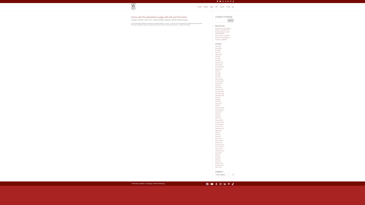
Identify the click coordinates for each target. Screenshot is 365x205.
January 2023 (218, 65)
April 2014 (218, 136)
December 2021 (219, 81)
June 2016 (218, 114)
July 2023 (217, 56)
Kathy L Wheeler (138, 20)
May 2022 (218, 75)
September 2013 (219, 151)
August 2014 (218, 130)
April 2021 (218, 85)
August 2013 (218, 153)
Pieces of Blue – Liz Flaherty (222, 35)
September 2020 (219, 95)
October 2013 (219, 149)
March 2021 (218, 87)
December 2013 (219, 144)
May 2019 (218, 99)
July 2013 (217, 155)
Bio (216, 7)
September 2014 (219, 128)
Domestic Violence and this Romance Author (222, 32)
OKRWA (173, 20)
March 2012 (218, 167)
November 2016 (219, 108)
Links (228, 7)
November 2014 (219, 124)
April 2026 (218, 46)
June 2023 (218, 58)
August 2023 (218, 54)
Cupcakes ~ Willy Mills (221, 39)
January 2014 (218, 142)
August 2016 (218, 112)
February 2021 (219, 89)
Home (200, 7)
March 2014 (218, 138)
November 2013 (219, 146)
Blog (211, 7)
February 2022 (219, 79)
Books (206, 7)
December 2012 (219, 165)
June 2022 (218, 73)
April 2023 (218, 60)
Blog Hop (168, 20)
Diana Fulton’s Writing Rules (222, 37)
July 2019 (217, 97)
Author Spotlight (159, 20)
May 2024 (218, 52)
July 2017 (217, 105)
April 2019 (218, 101)
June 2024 (218, 50)
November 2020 (219, 93)
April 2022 (218, 77)
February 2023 (219, 62)
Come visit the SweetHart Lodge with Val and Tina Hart (159, 17)
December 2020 (219, 91)
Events (222, 7)
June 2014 (218, 134)
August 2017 (218, 103)
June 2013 (218, 157)
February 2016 (219, 120)
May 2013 (218, 159)
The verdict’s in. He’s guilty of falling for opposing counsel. (223, 29)
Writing (185, 20)
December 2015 (219, 122)
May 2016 (218, 116)
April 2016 (218, 118)
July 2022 (217, 71)
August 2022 (218, 69)
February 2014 (219, 140)
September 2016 (219, 110)
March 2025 (218, 48)
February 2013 (219, 163)
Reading (179, 20)
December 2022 (219, 67)
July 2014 (217, 132)
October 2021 (219, 83)
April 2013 (218, 161)
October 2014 (219, 126)
